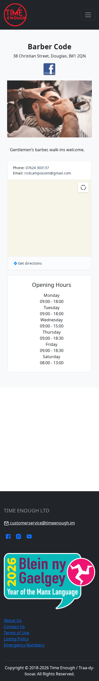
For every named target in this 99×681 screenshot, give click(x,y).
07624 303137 (37, 167)
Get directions (30, 263)
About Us (13, 620)
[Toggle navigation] (88, 15)
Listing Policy (16, 639)
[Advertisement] (49, 439)
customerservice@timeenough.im (42, 523)
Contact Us (14, 626)
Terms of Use (16, 633)
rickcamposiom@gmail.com (47, 173)
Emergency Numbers (24, 645)
